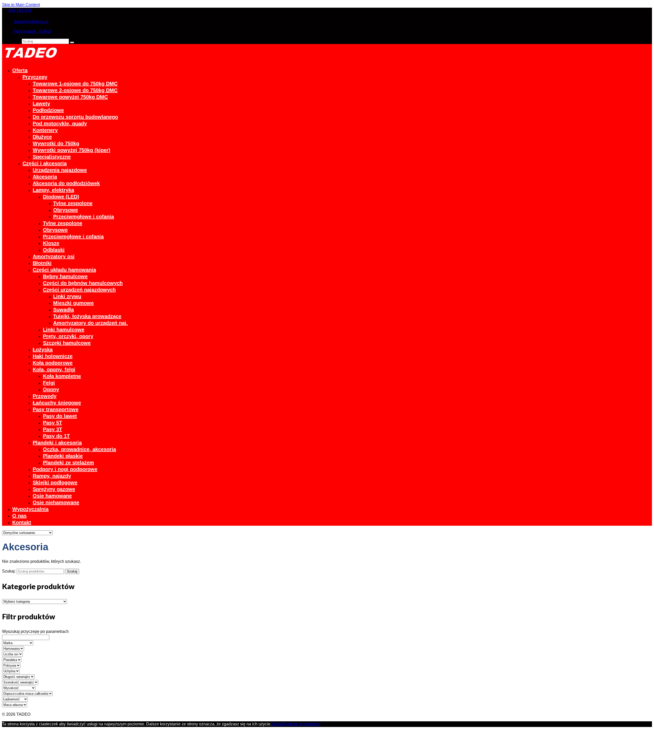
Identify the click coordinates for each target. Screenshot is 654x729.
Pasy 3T (52, 429)
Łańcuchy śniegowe (57, 403)
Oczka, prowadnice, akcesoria (79, 449)
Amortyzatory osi (54, 256)
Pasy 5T (52, 422)
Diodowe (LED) (61, 196)
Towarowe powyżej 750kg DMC (70, 97)
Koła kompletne (62, 376)
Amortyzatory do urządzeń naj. (90, 323)
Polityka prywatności (301, 724)
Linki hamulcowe (63, 329)
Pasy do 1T (56, 436)
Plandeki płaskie (63, 456)
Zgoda (277, 724)
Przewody (44, 396)
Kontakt (21, 522)
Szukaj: (9, 571)
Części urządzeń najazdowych (79, 290)
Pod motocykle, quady (60, 123)
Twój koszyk (32, 31)
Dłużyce (42, 137)
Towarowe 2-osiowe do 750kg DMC (75, 90)
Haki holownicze (53, 356)
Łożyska (43, 349)
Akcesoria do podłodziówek (66, 183)
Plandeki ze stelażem (68, 462)
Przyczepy (34, 77)
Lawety (41, 103)
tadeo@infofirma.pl (31, 21)
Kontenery (45, 130)
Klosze (51, 243)
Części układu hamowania (64, 270)
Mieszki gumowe (73, 303)
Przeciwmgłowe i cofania (83, 216)
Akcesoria (45, 177)
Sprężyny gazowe (54, 489)
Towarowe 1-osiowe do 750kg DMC (75, 83)
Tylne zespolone (72, 203)
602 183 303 (19, 10)
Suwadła (63, 309)
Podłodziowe (48, 110)
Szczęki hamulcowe (67, 343)
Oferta (20, 70)
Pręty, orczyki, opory (68, 336)
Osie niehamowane (56, 502)
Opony (51, 389)
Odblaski (54, 250)
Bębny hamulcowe (65, 276)
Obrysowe (65, 210)
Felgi (49, 383)
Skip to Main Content (21, 5)
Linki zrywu (67, 296)
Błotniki (42, 263)
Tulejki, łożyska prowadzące (87, 316)
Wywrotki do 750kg (56, 143)
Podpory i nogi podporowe (65, 469)
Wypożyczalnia (30, 509)
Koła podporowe (53, 363)
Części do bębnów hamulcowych (83, 283)
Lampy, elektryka (53, 190)
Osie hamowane (52, 496)
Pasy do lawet (60, 416)
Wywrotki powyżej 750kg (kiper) (71, 150)
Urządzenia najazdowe (60, 170)
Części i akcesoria (44, 163)
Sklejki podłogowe (55, 482)
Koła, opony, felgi (54, 369)
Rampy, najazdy (52, 476)
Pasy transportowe (55, 409)
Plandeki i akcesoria (57, 442)
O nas (19, 516)
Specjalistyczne (52, 157)
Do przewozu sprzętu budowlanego (75, 117)
